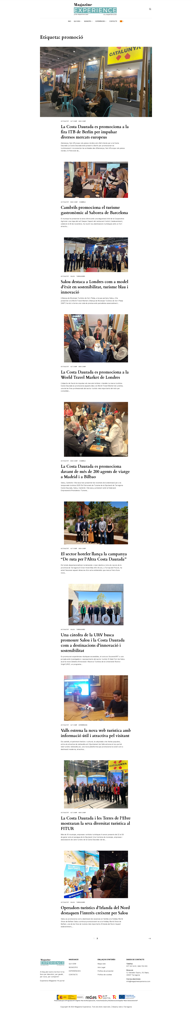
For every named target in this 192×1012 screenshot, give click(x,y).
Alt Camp (73, 121)
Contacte (113, 21)
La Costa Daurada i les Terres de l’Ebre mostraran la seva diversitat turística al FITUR (96, 823)
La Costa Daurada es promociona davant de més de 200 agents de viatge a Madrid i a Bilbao (95, 472)
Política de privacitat (105, 971)
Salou (72, 276)
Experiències (100, 21)
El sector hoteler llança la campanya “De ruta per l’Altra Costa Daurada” (94, 556)
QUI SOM (72, 964)
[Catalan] (121, 21)
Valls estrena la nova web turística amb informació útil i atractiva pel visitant (96, 733)
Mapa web (102, 964)
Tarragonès (80, 276)
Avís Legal (101, 967)
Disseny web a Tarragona (122, 1007)
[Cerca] (150, 9)
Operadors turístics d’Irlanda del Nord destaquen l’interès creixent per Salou (95, 910)
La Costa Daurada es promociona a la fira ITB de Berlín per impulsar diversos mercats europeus (95, 132)
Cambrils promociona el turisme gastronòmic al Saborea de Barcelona (94, 210)
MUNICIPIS (73, 967)
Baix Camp (82, 121)
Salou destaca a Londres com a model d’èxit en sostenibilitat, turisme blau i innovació (94, 287)
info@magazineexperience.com (138, 981)
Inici (69, 21)
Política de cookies (105, 975)
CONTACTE (73, 975)
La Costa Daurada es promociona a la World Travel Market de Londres (95, 374)
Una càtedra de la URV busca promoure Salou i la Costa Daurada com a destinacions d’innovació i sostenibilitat (93, 642)
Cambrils (82, 202)
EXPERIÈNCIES (75, 971)
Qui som (77, 21)
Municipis (87, 21)
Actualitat (65, 121)
